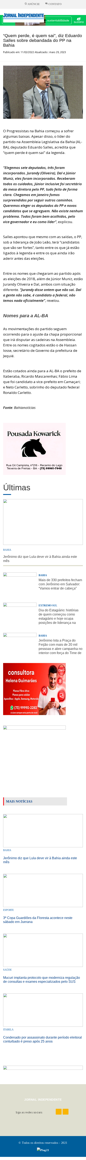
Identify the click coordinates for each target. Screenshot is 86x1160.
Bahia (7, 549)
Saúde (7, 969)
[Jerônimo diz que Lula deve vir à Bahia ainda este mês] (43, 830)
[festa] (34, 751)
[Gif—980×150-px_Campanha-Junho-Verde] (43, 1071)
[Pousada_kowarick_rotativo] (34, 449)
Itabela (8, 1029)
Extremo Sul (48, 605)
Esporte (8, 910)
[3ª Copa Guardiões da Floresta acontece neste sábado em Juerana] (43, 890)
